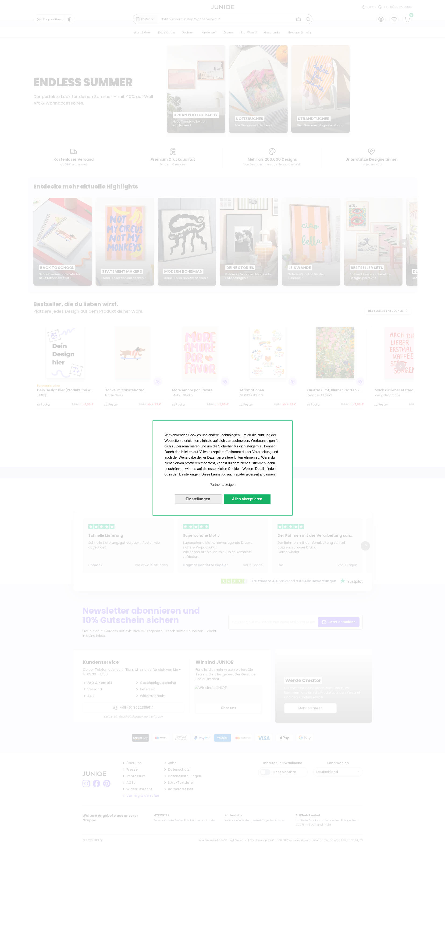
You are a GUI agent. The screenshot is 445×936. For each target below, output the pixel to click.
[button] (222, 484)
